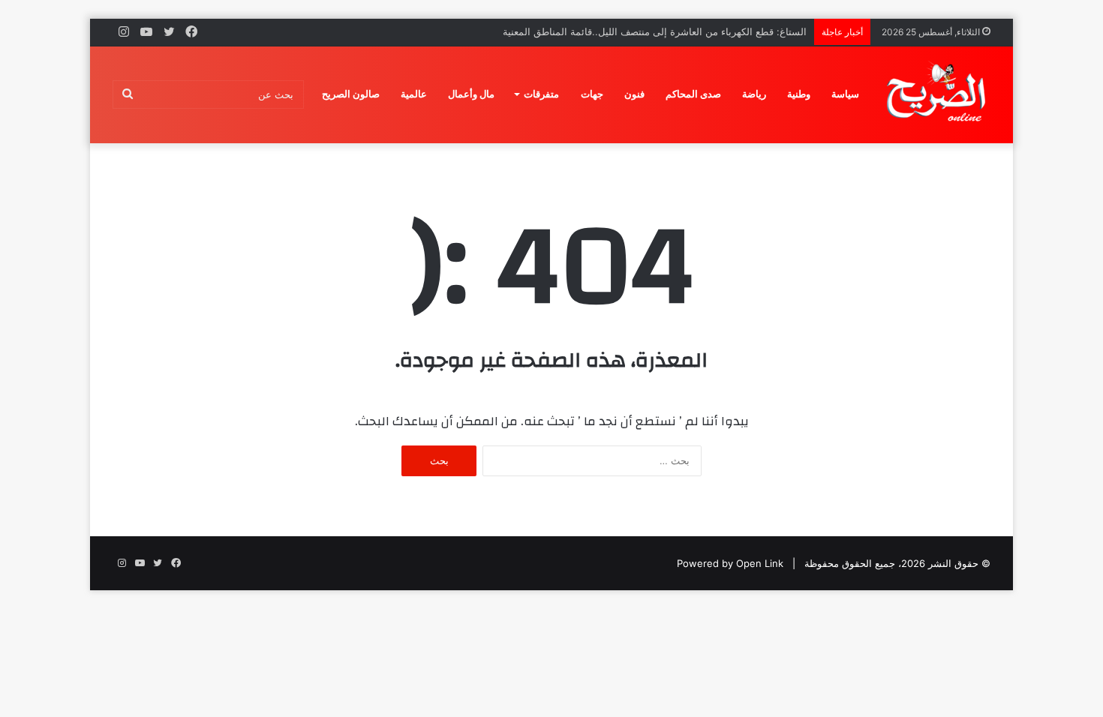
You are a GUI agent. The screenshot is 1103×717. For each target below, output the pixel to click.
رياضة (754, 94)
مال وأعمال (471, 94)
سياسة (845, 94)
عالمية (414, 94)
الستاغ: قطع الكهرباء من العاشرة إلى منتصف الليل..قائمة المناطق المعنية (655, 32)
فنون (634, 94)
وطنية (798, 94)
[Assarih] (938, 94)
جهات (592, 94)
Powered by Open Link (730, 563)
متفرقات (541, 94)
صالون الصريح (351, 94)
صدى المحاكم (693, 94)
